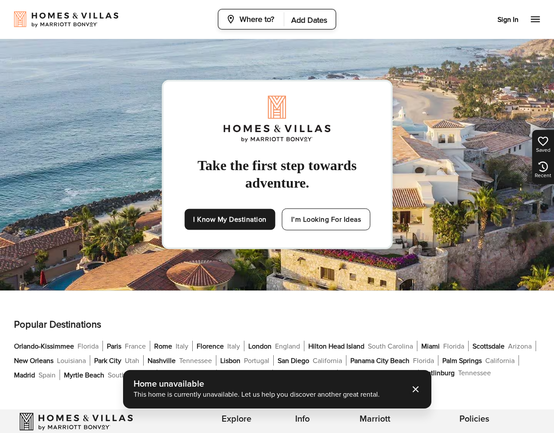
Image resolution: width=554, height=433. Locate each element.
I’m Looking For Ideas (326, 219)
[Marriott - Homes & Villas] (76, 421)
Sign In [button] (508, 19)
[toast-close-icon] (416, 389)
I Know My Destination (230, 219)
